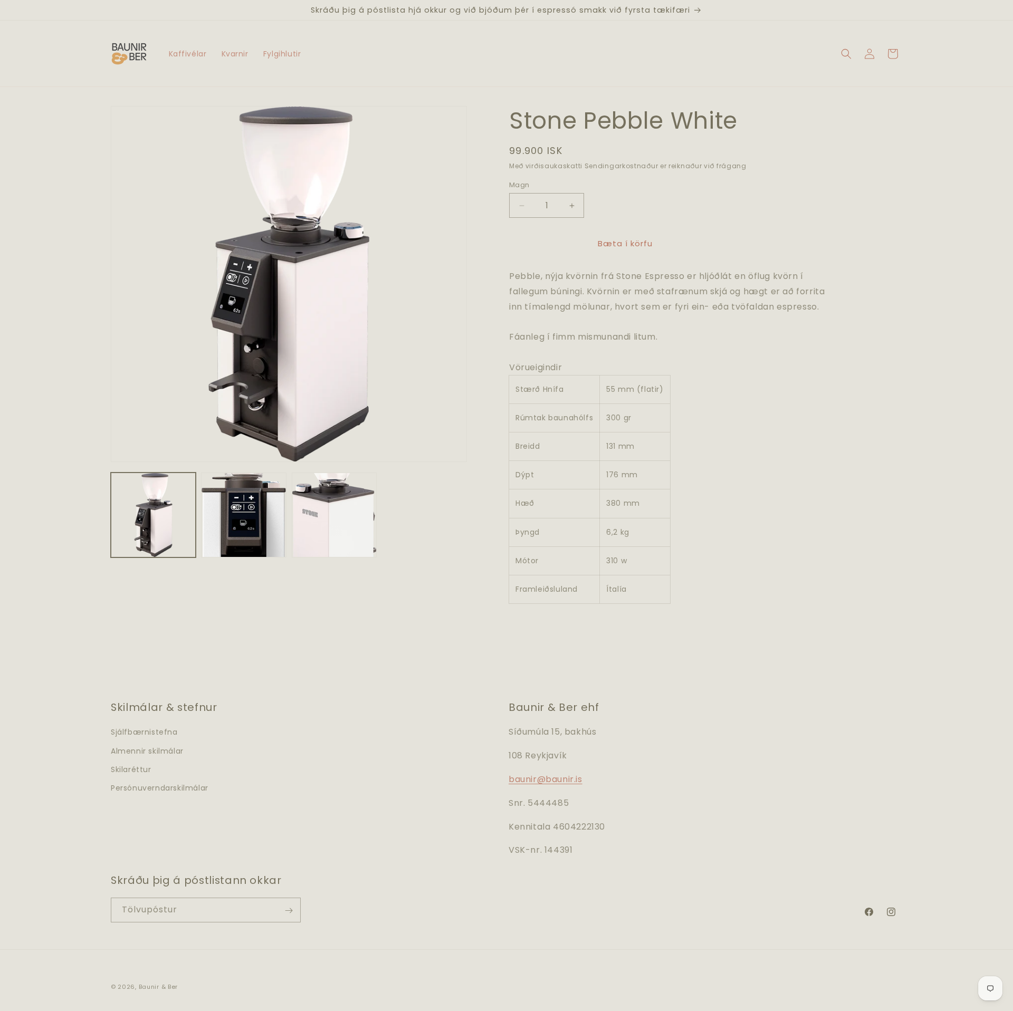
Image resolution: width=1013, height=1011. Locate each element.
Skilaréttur (131, 769)
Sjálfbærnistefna (144, 732)
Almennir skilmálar (147, 751)
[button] (846, 53)
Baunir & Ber (158, 987)
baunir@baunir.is (545, 779)
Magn (519, 185)
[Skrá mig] (288, 910)
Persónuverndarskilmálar (159, 788)
